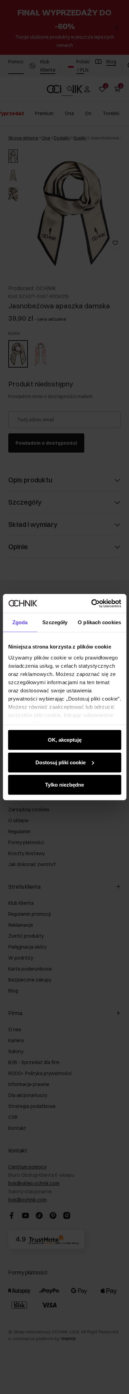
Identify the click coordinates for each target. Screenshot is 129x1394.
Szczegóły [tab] (54, 622)
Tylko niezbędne (64, 785)
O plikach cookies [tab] (99, 622)
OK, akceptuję (65, 740)
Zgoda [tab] (20, 622)
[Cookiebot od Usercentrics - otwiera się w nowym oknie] (92, 603)
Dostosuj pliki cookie (60, 762)
